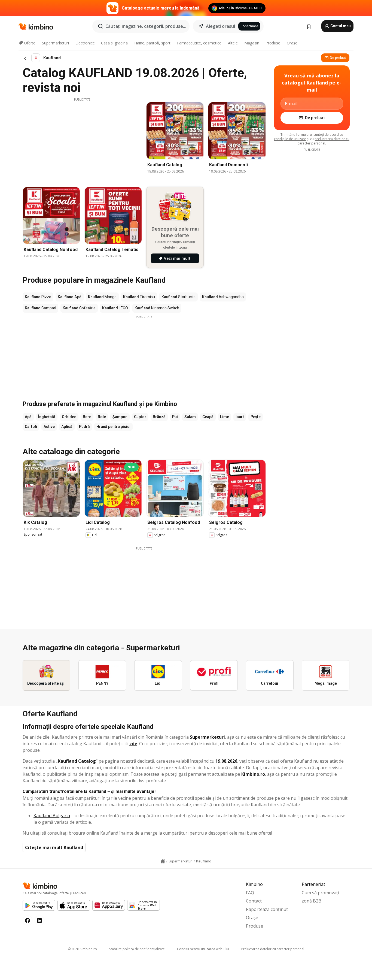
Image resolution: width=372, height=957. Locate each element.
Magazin (251, 43)
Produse (273, 43)
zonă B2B (311, 901)
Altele (233, 43)
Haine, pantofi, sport (152, 43)
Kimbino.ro (253, 774)
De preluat (338, 57)
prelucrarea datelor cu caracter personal (324, 141)
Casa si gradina (114, 43)
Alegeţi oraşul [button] (220, 26)
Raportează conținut (267, 909)
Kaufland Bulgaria (51, 816)
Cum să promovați (320, 893)
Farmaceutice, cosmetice (199, 43)
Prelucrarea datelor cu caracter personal (272, 949)
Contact (254, 901)
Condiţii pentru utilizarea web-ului (203, 949)
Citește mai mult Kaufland (54, 847)
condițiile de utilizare (290, 139)
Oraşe (292, 43)
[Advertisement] (82, 140)
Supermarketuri (55, 43)
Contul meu (340, 26)
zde (133, 744)
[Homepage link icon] (163, 861)
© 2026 (82, 949)
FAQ (250, 893)
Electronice (85, 43)
